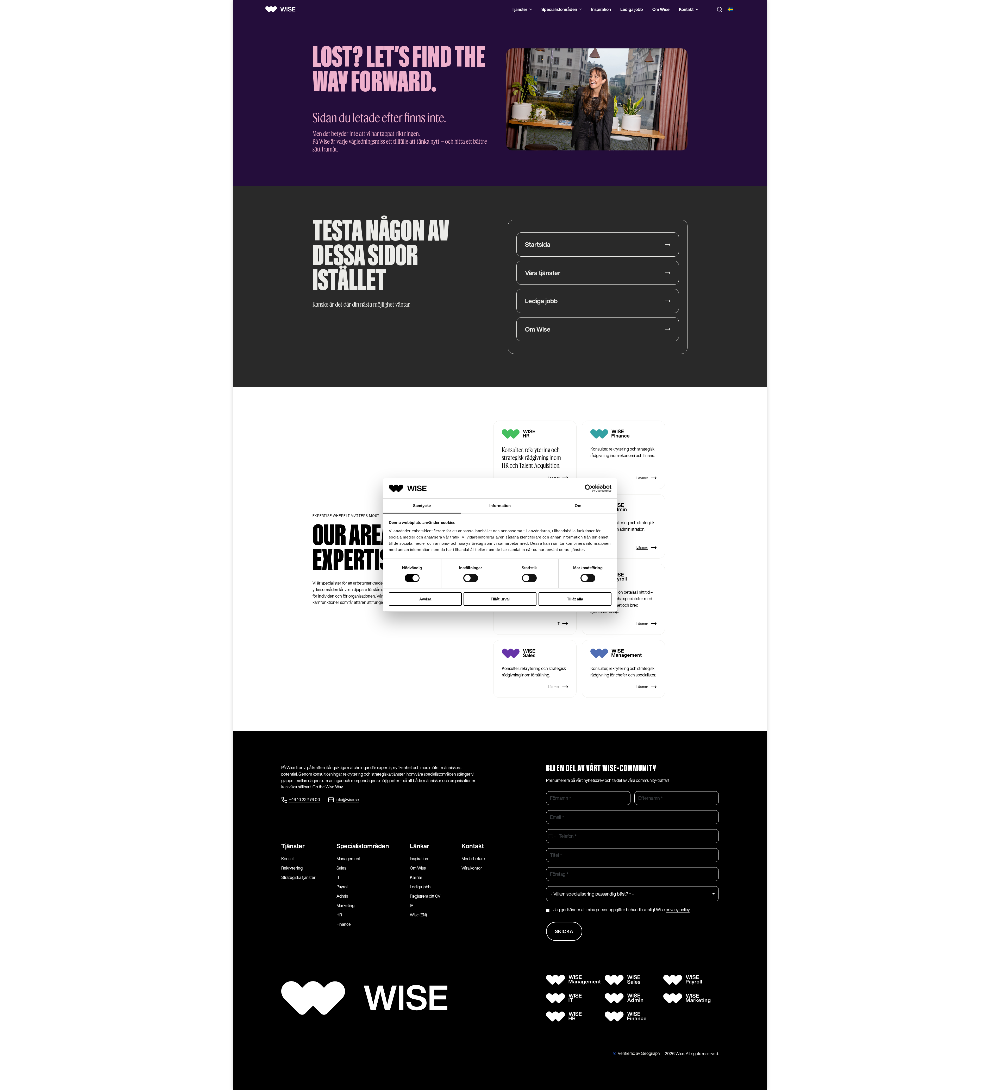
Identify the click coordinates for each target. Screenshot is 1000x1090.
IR (411, 905)
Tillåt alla (575, 599)
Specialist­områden (362, 845)
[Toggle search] (719, 9)
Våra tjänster (542, 272)
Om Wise (661, 9)
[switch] (470, 578)
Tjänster (519, 9)
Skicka (564, 931)
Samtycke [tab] (422, 505)
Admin (342, 896)
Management (348, 858)
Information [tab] (500, 505)
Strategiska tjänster (298, 877)
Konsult (288, 858)
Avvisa (425, 599)
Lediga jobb (631, 9)
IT (558, 623)
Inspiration (601, 9)
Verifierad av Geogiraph (639, 1053)
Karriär (416, 877)
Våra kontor (471, 868)
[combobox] (551, 836)
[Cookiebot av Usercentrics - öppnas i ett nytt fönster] (588, 488)
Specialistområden (559, 9)
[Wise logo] (282, 9)
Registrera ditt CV (425, 896)
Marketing (345, 905)
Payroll (342, 887)
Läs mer (554, 478)
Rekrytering (292, 868)
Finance (343, 924)
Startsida (537, 244)
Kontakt (686, 9)
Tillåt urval (500, 599)
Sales (341, 868)
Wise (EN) (418, 915)
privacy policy (678, 910)
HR (339, 915)
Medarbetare (473, 858)
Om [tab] (578, 505)
